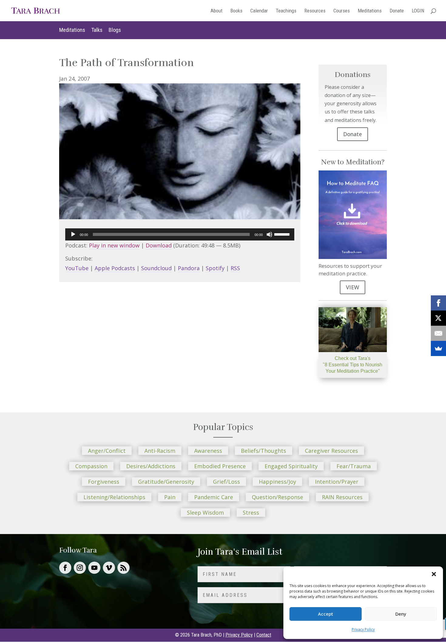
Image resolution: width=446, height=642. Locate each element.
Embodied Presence (220, 466)
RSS (235, 268)
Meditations (370, 11)
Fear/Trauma (353, 466)
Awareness (208, 450)
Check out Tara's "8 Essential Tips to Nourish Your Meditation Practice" (352, 365)
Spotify (215, 268)
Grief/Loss (226, 481)
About (216, 11)
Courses (341, 11)
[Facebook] (438, 303)
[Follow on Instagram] (80, 568)
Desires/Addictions (150, 466)
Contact (263, 635)
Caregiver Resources (331, 450)
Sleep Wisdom (205, 512)
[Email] (438, 333)
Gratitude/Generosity (166, 481)
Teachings (286, 11)
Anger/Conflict (107, 450)
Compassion (91, 466)
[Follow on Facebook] (65, 568)
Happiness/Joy (277, 481)
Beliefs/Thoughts (263, 450)
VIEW (352, 287)
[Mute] (269, 234)
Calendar (259, 11)
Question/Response (277, 497)
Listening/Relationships (114, 497)
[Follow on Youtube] (94, 568)
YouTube (77, 268)
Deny (400, 614)
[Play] (73, 234)
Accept (325, 614)
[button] (434, 574)
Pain (169, 497)
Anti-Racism (159, 450)
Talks (97, 30)
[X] (438, 318)
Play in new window (114, 245)
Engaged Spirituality (291, 466)
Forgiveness (103, 481)
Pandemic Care (213, 497)
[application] (179, 234)
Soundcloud (156, 268)
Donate (397, 11)
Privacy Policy (363, 629)
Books (236, 11)
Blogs (115, 30)
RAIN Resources (342, 497)
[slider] (282, 233)
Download (159, 245)
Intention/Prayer (336, 481)
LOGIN (418, 11)
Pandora (189, 268)
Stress (251, 512)
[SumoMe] (438, 348)
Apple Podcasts (115, 268)
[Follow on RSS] (123, 568)
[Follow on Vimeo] (109, 568)
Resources (315, 11)
